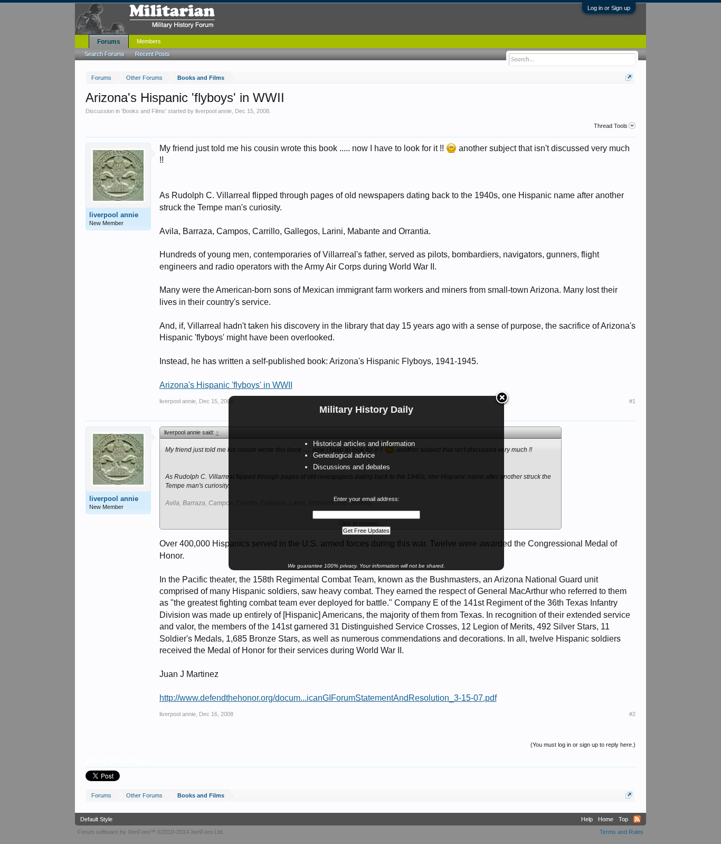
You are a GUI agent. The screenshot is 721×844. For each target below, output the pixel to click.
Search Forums (104, 54)
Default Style (96, 819)
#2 (632, 714)
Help (587, 819)
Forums (108, 41)
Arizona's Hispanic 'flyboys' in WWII (225, 385)
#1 (632, 401)
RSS (637, 819)
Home (605, 819)
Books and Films (143, 111)
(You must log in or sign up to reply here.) (582, 744)
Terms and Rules (621, 832)
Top (623, 819)
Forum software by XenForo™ (151, 832)
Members (149, 41)
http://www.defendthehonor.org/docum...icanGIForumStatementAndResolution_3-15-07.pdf (328, 697)
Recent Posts (152, 54)
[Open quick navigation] (628, 77)
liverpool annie (213, 111)
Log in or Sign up (608, 8)
